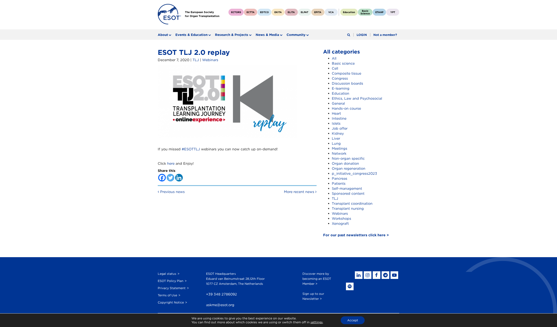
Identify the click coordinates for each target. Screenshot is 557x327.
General (338, 103)
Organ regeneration (348, 168)
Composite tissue (346, 73)
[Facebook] (162, 177)
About (163, 35)
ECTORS (236, 12)
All (334, 58)
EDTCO (264, 12)
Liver (336, 138)
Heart (336, 113)
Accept (352, 320)
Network (339, 153)
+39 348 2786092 (221, 294)
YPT (392, 12)
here (170, 163)
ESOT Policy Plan (170, 281)
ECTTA (251, 12)
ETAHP (379, 12)
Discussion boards (347, 83)
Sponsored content (348, 193)
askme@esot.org (220, 305)
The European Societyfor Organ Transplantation (202, 14)
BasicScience (365, 12)
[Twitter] (170, 177)
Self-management (347, 188)
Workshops (341, 218)
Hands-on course (346, 108)
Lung (336, 143)
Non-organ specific (348, 158)
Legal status (167, 273)
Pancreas (339, 178)
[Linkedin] (179, 177)
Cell (335, 68)
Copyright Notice (171, 302)
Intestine (339, 118)
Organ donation (345, 163)
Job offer (339, 128)
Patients (339, 183)
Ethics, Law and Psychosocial (357, 98)
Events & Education (191, 35)
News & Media (267, 35)
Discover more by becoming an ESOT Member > (316, 278)
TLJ (196, 60)
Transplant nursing (348, 208)
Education (349, 12)
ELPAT (304, 12)
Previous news (172, 192)
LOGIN (362, 35)
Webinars (210, 60)
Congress (340, 78)
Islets (336, 123)
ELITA (291, 12)
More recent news (299, 192)
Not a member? (385, 35)
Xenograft (340, 223)
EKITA (278, 12)
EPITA (317, 12)
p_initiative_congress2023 (354, 173)
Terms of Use (167, 295)
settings (316, 322)
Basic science (343, 63)
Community (296, 35)
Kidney (338, 133)
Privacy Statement (172, 288)
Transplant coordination (352, 203)
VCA (331, 12)
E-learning (340, 88)
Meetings (339, 148)
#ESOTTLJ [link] (191, 149)
